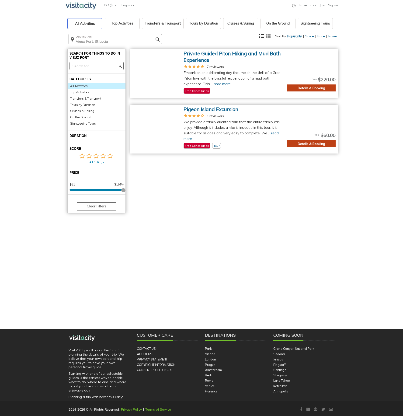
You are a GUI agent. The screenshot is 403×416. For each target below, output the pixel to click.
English (127, 5)
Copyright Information (156, 365)
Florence (211, 391)
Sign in (333, 5)
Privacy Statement (152, 359)
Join (322, 5)
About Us (144, 354)
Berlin (209, 375)
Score (309, 36)
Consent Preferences (154, 370)
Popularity (294, 36)
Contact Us (146, 348)
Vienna (210, 354)
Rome (209, 380)
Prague (210, 365)
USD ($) (108, 5)
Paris (208, 348)
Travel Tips (307, 5)
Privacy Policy (131, 409)
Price (321, 36)
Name (332, 36)
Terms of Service (158, 409)
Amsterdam (213, 370)
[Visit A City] (82, 338)
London (210, 359)
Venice (210, 386)
